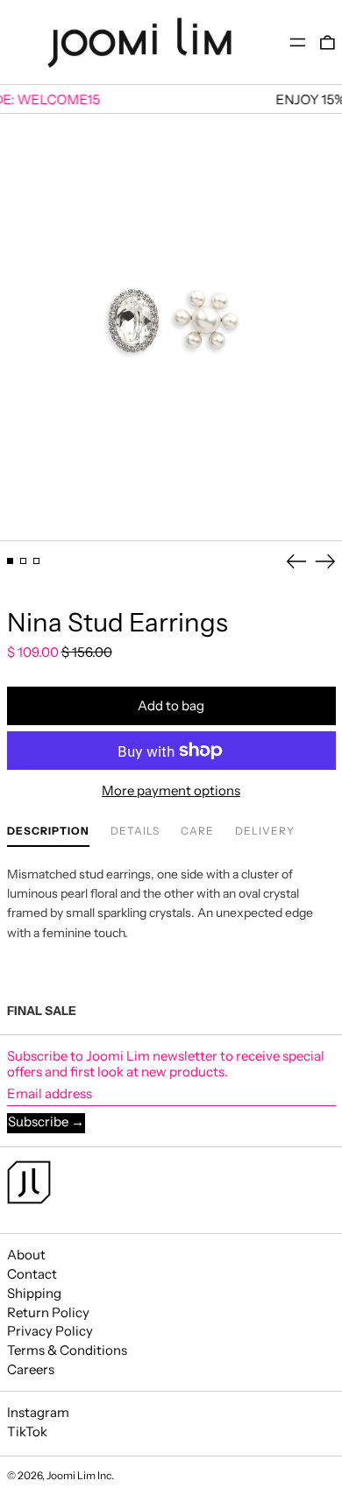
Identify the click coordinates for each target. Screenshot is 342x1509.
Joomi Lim (71, 1475)
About (26, 1254)
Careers (30, 1369)
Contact (32, 1274)
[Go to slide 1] (10, 561)
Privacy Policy (50, 1330)
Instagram (38, 1413)
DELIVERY (265, 831)
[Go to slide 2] (23, 561)
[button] (327, 42)
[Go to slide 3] (36, 561)
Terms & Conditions (67, 1350)
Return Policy (48, 1312)
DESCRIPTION (48, 831)
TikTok (27, 1432)
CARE (197, 831)
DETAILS (135, 831)
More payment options (171, 791)
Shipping (34, 1293)
